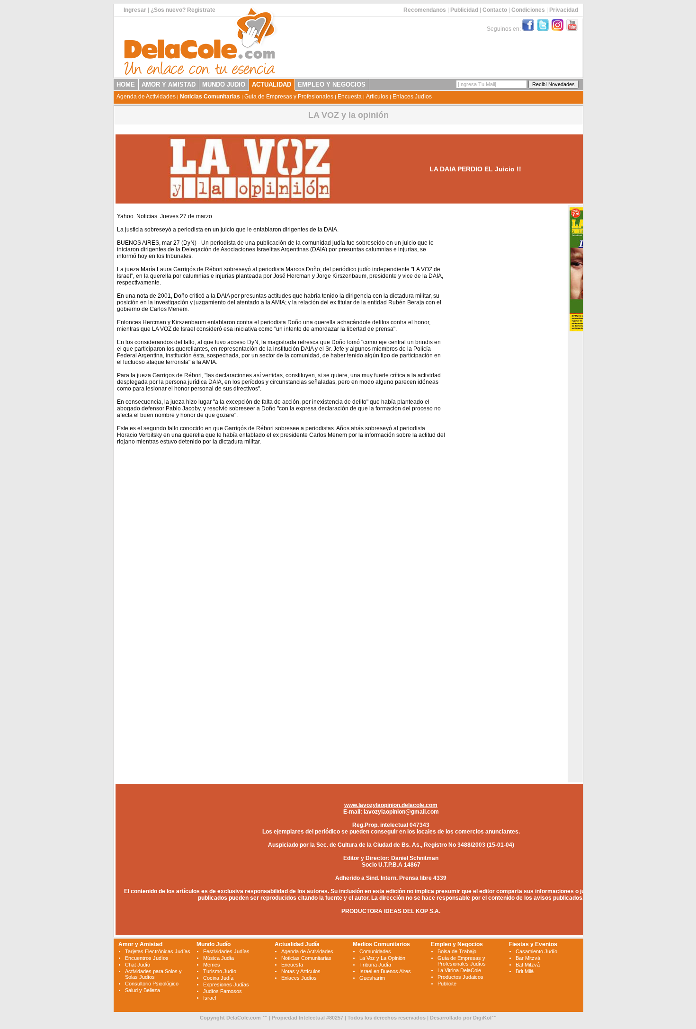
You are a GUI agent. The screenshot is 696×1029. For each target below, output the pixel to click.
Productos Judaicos (460, 977)
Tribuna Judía (375, 964)
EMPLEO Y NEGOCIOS (332, 84)
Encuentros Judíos (147, 958)
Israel (209, 998)
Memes (211, 964)
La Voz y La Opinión (382, 958)
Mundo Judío (213, 944)
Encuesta (350, 96)
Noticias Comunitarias (210, 96)
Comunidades (375, 951)
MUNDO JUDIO (223, 84)
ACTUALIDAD (271, 84)
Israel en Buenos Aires (385, 971)
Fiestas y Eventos (533, 944)
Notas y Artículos (301, 971)
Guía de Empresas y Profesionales (288, 96)
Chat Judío (137, 964)
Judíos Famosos (222, 991)
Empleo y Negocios (457, 944)
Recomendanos (424, 10)
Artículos (377, 96)
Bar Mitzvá (528, 958)
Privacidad (563, 10)
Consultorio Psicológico (151, 983)
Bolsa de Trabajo (456, 951)
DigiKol (482, 1017)
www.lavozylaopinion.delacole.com (390, 805)
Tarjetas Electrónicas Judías (157, 951)
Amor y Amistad (140, 944)
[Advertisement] (505, 349)
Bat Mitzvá (528, 964)
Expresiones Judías (226, 984)
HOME (125, 84)
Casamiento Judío (536, 951)
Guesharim (372, 978)
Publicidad (464, 10)
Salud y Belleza (142, 990)
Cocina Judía (218, 978)
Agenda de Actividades (146, 96)
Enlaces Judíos (412, 96)
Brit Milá (525, 971)
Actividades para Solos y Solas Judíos (153, 974)
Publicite (446, 983)
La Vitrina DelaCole (459, 970)
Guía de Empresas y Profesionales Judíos (461, 961)
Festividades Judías (226, 951)
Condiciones (528, 10)
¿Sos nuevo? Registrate (183, 10)
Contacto (494, 10)
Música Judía (218, 958)
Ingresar (135, 10)
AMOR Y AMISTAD (169, 84)
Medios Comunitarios (381, 944)
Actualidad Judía (297, 944)
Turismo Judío (219, 971)
